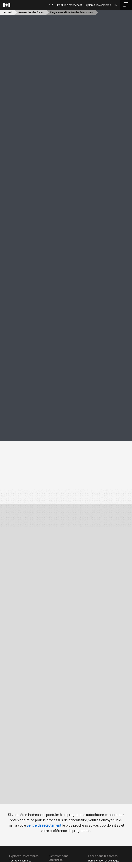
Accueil (8, 12)
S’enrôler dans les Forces (30, 12)
